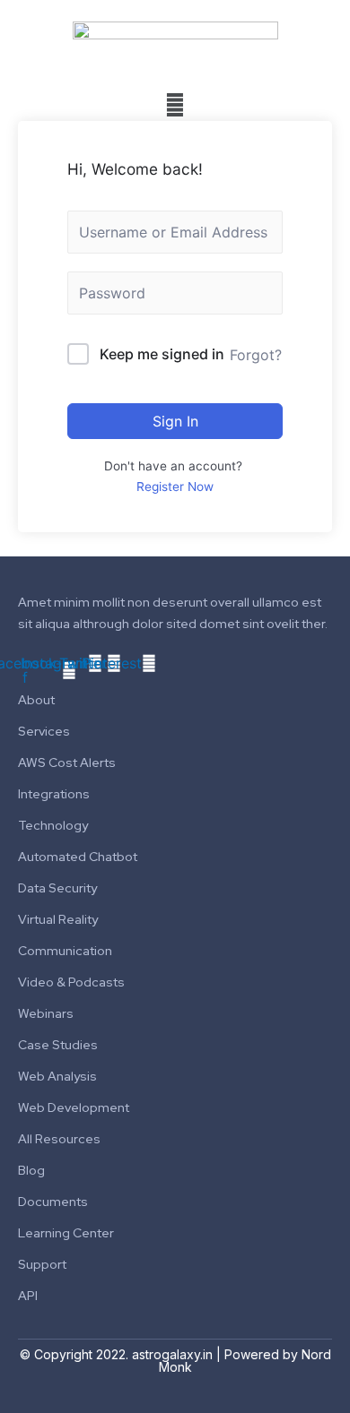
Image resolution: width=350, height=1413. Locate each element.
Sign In (175, 421)
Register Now (175, 486)
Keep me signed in (162, 354)
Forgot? (256, 355)
